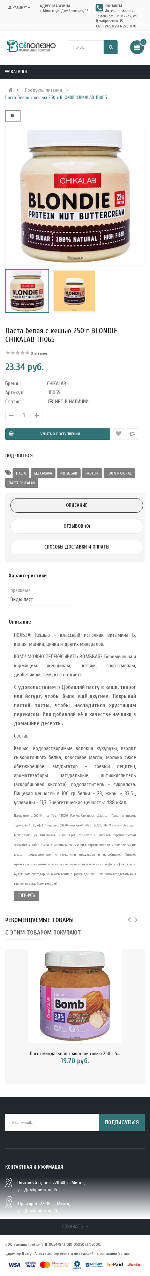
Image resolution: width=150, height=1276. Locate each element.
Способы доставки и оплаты (77, 547)
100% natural (119, 473)
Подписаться (122, 1122)
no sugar (68, 473)
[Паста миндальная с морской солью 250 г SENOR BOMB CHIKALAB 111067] (75, 996)
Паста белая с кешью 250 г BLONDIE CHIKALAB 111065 (56, 97)
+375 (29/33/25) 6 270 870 (116, 26)
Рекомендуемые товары (39, 920)
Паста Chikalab (22, 482)
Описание (77, 505)
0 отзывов (39, 353)
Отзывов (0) (76, 526)
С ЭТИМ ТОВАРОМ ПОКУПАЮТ (43, 932)
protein (92, 473)
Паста (21, 473)
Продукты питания (43, 90)
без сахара (43, 473)
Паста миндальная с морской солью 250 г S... (75, 1053)
